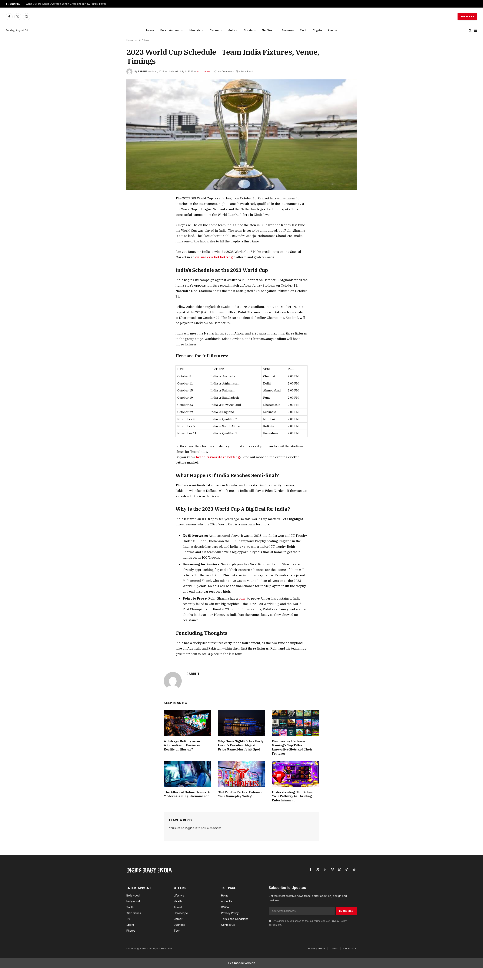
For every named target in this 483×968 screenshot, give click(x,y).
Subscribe (467, 16)
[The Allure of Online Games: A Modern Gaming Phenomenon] (187, 774)
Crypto (317, 30)
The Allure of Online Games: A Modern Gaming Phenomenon (187, 794)
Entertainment (170, 30)
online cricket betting (214, 257)
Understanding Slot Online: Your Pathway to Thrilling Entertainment (292, 796)
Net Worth (268, 30)
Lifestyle (194, 30)
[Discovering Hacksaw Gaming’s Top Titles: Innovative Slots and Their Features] (295, 723)
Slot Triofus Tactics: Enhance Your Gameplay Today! (240, 794)
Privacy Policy (339, 921)
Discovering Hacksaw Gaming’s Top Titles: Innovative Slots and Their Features (292, 747)
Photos (332, 30)
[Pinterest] (133, 233)
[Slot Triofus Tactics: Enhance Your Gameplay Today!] (241, 774)
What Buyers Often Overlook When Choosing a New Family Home (66, 3)
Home (150, 30)
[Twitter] (133, 216)
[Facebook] (133, 207)
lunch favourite (209, 457)
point (242, 598)
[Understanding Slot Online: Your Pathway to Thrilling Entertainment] (295, 774)
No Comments (226, 71)
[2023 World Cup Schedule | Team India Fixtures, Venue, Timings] (241, 134)
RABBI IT (143, 71)
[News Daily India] (241, 17)
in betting (231, 457)
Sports (248, 30)
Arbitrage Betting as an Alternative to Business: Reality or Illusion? (182, 745)
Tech (303, 30)
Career (214, 30)
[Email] (133, 242)
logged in (191, 828)
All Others (204, 71)
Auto (231, 30)
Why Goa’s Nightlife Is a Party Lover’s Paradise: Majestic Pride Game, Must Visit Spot (241, 745)
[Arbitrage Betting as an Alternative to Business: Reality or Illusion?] (187, 723)
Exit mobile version (241, 963)
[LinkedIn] (133, 225)
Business (287, 30)
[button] (470, 30)
